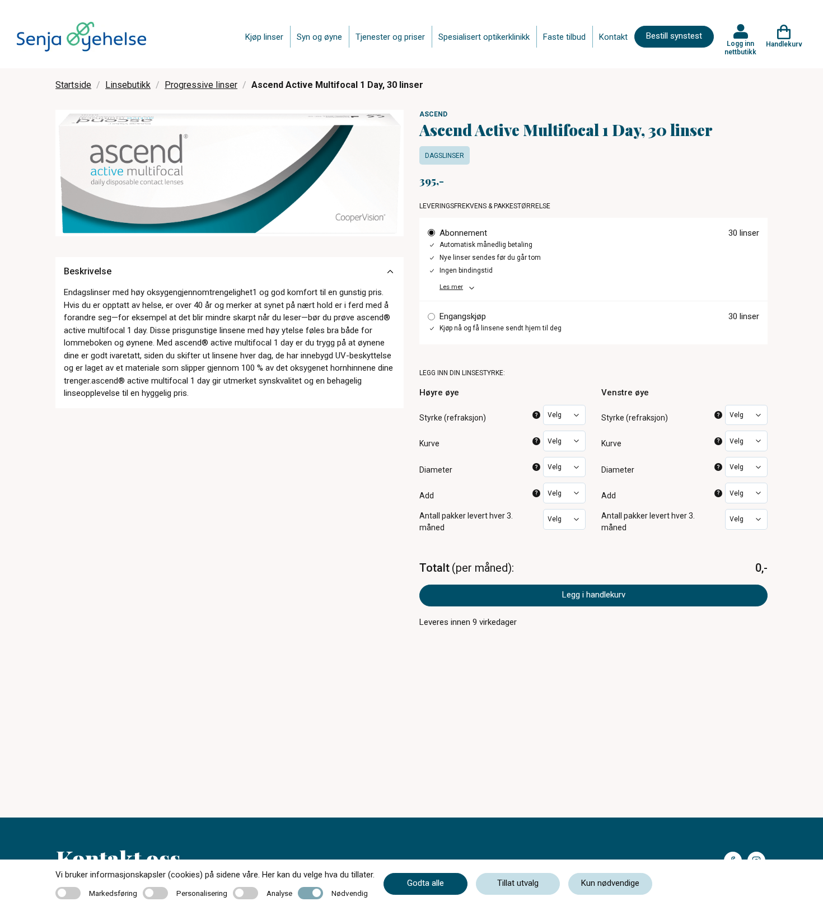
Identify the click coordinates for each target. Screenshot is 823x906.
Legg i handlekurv (593, 595)
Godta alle (425, 883)
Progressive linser (201, 85)
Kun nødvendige (610, 883)
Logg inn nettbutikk (740, 47)
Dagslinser (444, 156)
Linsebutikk (128, 85)
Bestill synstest (674, 36)
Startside (73, 85)
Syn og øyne (319, 37)
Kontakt (613, 37)
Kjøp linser (264, 37)
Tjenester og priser (390, 37)
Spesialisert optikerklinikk (484, 37)
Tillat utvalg (518, 883)
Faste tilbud (564, 37)
